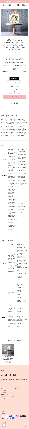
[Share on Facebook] (12, 103)
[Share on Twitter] (14, 103)
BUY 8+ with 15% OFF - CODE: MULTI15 (14, 62)
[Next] (7, 11)
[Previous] (3, 11)
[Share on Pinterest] (17, 103)
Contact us (3, 390)
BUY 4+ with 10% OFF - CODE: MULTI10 (14, 61)
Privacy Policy (4, 398)
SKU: (12, 86)
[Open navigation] (4, 5)
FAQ (2, 388)
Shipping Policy (5, 394)
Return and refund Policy (7, 396)
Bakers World (13, 426)
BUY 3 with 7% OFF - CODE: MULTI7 (14, 59)
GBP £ (3, 411)
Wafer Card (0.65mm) (14, 82)
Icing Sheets (14, 78)
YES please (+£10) (15, 69)
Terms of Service (5, 400)
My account (3, 392)
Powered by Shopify (22, 426)
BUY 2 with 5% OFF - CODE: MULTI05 (14, 58)
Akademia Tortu (18, 388)
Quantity (14, 89)
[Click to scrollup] (26, 425)
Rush (14, 68)
